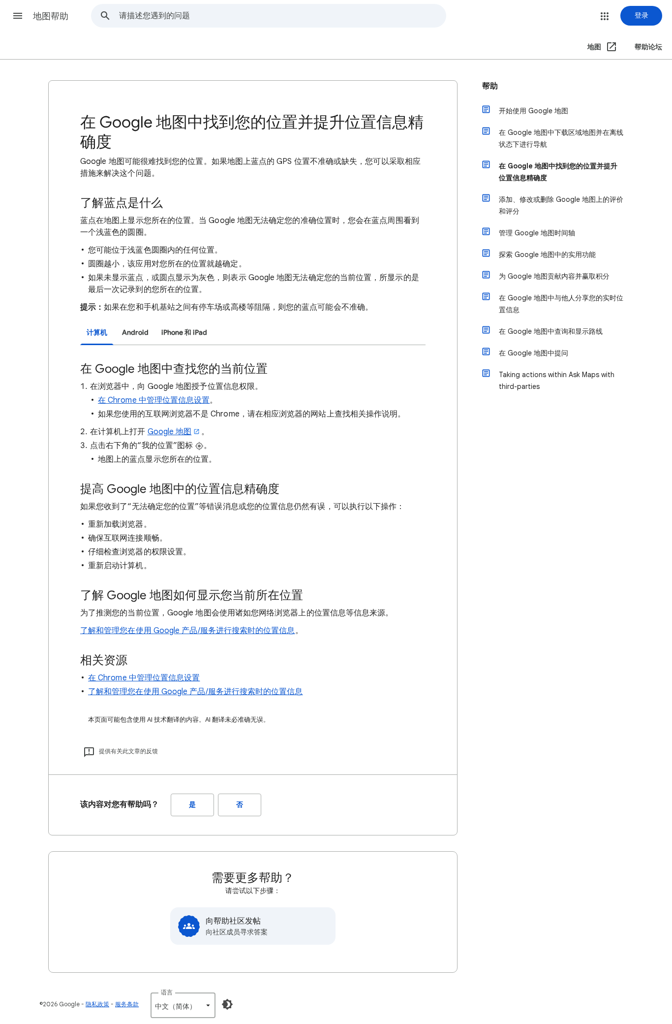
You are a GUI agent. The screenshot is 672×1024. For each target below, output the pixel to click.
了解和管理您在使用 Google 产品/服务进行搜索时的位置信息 (187, 631)
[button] (18, 16)
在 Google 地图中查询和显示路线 (551, 331)
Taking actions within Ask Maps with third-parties (556, 380)
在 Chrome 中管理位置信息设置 (154, 400)
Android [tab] (135, 332)
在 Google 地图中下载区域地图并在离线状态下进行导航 (561, 138)
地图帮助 (50, 16)
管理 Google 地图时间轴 (537, 232)
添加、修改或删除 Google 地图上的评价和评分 (561, 205)
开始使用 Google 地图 (533, 110)
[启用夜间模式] (227, 1004)
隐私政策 (97, 1004)
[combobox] (282, 15)
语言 (167, 992)
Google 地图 (170, 432)
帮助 (490, 86)
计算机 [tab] (97, 332)
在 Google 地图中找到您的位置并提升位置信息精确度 (558, 171)
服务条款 (127, 1004)
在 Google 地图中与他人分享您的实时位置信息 (561, 303)
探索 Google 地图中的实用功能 (547, 254)
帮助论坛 (648, 47)
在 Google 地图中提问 (533, 353)
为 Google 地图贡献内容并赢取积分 (554, 276)
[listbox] (183, 1005)
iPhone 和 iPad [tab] (184, 332)
